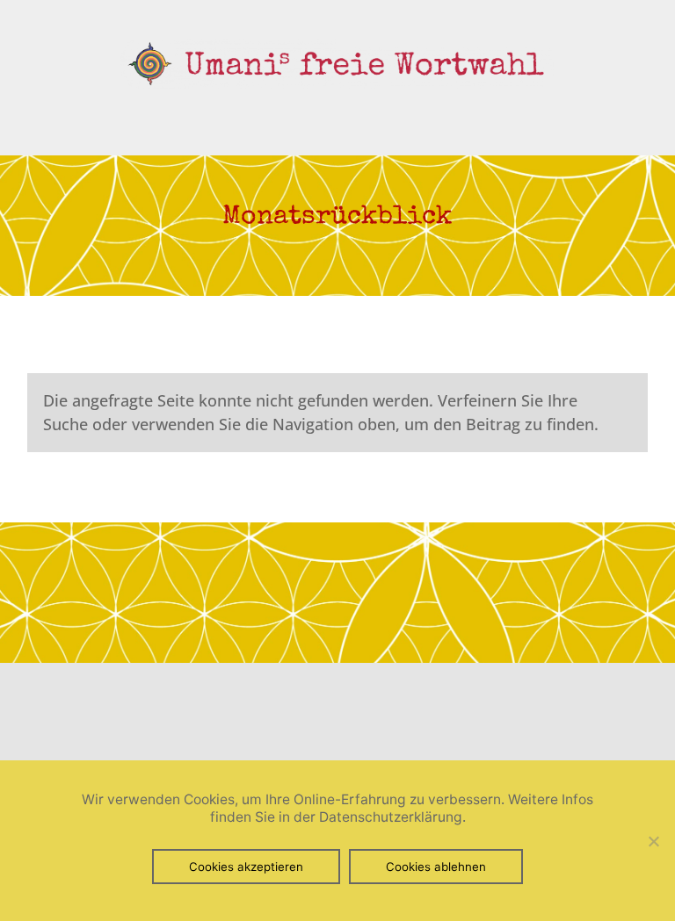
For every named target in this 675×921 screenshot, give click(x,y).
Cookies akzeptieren (246, 867)
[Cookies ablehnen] (653, 841)
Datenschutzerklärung (390, 817)
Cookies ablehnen (436, 867)
